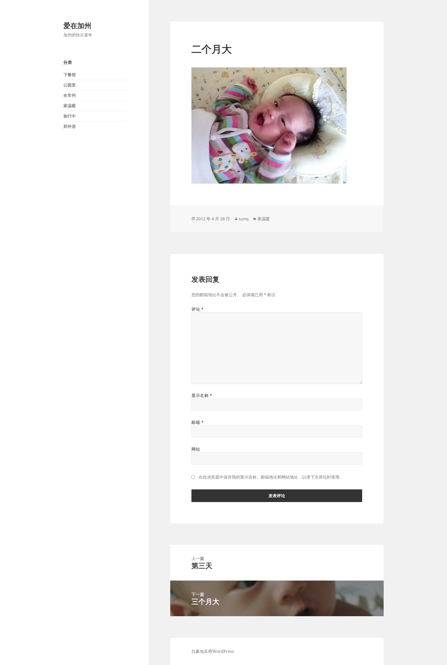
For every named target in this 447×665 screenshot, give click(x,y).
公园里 (69, 85)
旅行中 (69, 116)
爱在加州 (77, 25)
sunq (244, 219)
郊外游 (69, 126)
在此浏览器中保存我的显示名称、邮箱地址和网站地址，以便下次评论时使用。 (271, 477)
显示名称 (201, 395)
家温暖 (69, 105)
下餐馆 (69, 74)
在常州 (69, 95)
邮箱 (197, 422)
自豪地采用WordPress (212, 651)
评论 (197, 309)
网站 (195, 449)
